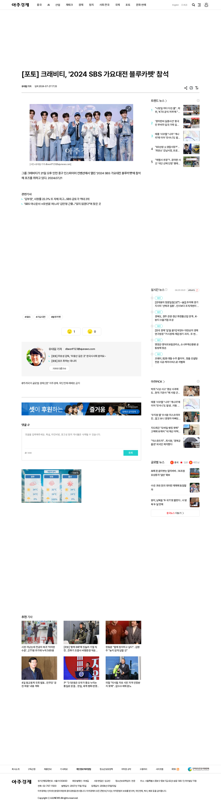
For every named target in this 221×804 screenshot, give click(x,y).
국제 (117, 4)
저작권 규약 (126, 769)
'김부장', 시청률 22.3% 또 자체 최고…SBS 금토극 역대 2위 (56, 199)
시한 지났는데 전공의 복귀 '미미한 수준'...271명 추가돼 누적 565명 (38, 649)
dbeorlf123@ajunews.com (80, 349)
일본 (186, 462)
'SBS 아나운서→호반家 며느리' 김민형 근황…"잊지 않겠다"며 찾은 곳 (62, 204)
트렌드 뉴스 (157, 101)
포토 (128, 4)
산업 (57, 4)
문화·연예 (141, 4)
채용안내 (47, 769)
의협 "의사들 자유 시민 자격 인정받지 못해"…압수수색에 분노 (123, 684)
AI (48, 4)
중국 (39, 4)
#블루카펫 (56, 317)
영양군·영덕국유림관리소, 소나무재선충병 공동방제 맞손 (177, 346)
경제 (81, 4)
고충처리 (143, 769)
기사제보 (63, 769)
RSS (174, 769)
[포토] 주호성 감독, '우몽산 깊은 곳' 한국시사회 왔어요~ (78, 356)
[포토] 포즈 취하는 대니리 (64, 360)
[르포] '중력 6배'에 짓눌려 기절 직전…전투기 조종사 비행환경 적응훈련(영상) (81, 649)
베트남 (196, 462)
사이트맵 (159, 769)
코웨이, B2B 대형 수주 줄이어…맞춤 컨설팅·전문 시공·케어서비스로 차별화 (176, 360)
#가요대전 (40, 317)
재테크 (69, 4)
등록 (131, 452)
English (175, 5)
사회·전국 (104, 4)
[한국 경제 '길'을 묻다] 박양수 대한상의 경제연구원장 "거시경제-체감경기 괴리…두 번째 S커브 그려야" (176, 332)
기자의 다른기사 (59, 368)
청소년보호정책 (106, 769)
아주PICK (156, 381)
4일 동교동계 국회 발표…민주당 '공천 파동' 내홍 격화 (39, 684)
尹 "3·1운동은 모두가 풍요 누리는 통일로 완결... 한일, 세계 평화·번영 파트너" (80, 684)
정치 (91, 4)
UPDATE (191, 290)
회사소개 (15, 769)
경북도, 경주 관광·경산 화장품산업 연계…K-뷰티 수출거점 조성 (176, 318)
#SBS (27, 317)
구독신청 (31, 769)
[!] (198, 100)
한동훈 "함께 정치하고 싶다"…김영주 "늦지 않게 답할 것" (123, 649)
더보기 (166, 514)
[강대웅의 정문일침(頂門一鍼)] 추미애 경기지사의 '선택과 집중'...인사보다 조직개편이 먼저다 (177, 304)
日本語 (184, 5)
